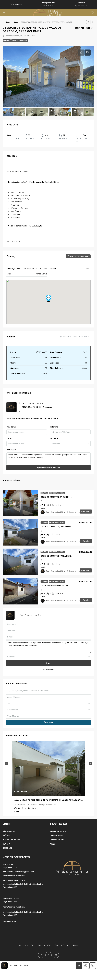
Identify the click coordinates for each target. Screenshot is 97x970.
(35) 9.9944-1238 (16, 4)
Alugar (53, 844)
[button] (88, 22)
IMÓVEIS (6, 836)
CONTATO (6, 844)
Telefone (54, 427)
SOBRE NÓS (7, 848)
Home (8, 22)
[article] (48, 778)
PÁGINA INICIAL (9, 831)
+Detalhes (85, 511)
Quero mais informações (48, 468)
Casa (16, 22)
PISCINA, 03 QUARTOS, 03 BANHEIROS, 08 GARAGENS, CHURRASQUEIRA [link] (48, 800)
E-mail (9, 438)
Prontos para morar (19, 40)
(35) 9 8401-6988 (10, 902)
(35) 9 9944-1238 (10, 867)
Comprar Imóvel (57, 836)
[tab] (81, 53)
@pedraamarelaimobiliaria (14, 880)
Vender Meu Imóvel (58, 831)
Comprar (6, 40)
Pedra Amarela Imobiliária (14, 876)
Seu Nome (11, 427)
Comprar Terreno (57, 840)
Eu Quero (54, 438)
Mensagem (11, 450)
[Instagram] (48, 955)
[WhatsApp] (56, 955)
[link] (20, 503)
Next (90, 763)
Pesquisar (48, 722)
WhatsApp (47, 407)
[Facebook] (41, 955)
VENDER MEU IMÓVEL (11, 840)
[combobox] (70, 443)
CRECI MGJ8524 (9, 921)
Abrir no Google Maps (79, 256)
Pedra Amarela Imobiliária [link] (55, 512)
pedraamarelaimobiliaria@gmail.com (18, 872)
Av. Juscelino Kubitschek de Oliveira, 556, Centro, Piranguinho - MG (23, 885)
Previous (6, 763)
